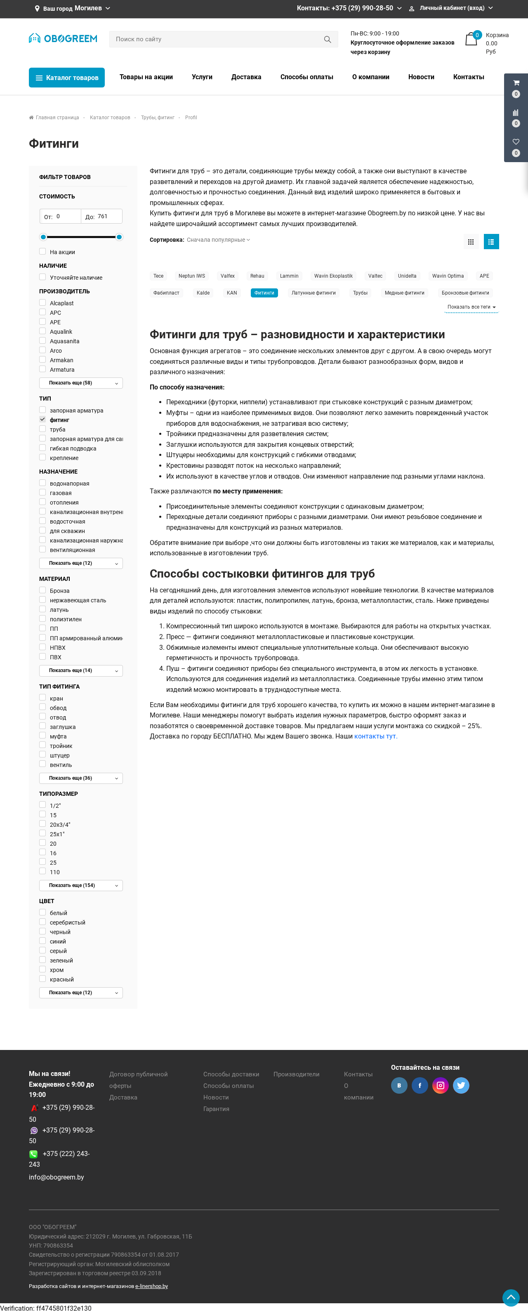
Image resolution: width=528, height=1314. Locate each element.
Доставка (123, 1097)
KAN (232, 293)
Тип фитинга (59, 686)
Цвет (46, 901)
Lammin (289, 276)
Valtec (375, 276)
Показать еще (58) (70, 383)
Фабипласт (166, 293)
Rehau (257, 276)
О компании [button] (370, 77)
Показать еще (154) (72, 885)
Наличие (53, 265)
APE (484, 276)
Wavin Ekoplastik (333, 276)
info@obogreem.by (56, 1177)
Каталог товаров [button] (72, 78)
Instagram (440, 1085)
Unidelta (407, 276)
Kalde (203, 293)
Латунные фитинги (314, 293)
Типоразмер (58, 793)
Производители (296, 1074)
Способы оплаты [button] (306, 77)
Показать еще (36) (70, 778)
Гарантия (216, 1109)
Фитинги (264, 293)
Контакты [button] (468, 77)
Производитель (64, 291)
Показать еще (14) (70, 670)
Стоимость (57, 196)
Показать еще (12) (70, 563)
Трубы (360, 293)
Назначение (58, 471)
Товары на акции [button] (146, 77)
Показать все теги (470, 307)
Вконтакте (399, 1085)
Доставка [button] (246, 77)
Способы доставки (231, 1074)
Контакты (358, 1074)
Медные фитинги (404, 293)
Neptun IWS (192, 276)
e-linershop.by (151, 1286)
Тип (45, 398)
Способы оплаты (228, 1086)
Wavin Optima (448, 276)
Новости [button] (421, 77)
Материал (54, 579)
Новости (216, 1097)
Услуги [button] (202, 77)
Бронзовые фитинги (465, 293)
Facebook (420, 1085)
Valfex (228, 276)
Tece (158, 276)
